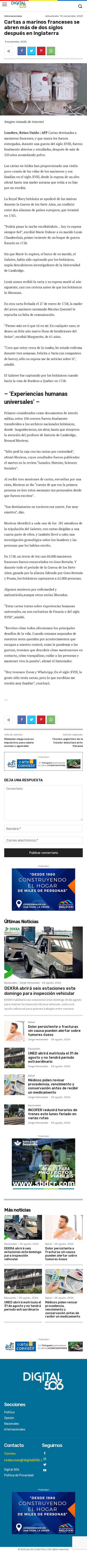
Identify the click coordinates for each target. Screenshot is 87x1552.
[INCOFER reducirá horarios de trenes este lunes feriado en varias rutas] (14, 1114)
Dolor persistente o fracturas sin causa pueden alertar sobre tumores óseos (54, 1031)
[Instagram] (45, 1459)
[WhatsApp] (51, 51)
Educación (34, 1049)
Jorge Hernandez (30, 983)
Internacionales (13, 16)
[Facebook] (22, 51)
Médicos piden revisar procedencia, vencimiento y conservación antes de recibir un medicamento (53, 1086)
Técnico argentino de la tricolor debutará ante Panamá (67, 742)
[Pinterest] (41, 51)
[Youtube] (45, 1470)
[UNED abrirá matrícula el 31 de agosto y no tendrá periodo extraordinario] (14, 1058)
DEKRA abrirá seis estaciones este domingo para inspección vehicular (40, 991)
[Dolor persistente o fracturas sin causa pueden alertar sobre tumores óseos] (14, 1031)
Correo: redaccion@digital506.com (26, 1456)
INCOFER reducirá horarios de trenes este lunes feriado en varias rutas (52, 1114)
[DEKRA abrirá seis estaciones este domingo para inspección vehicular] (43, 953)
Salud (31, 1022)
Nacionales (10, 983)
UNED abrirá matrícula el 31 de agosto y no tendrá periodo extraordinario (53, 1057)
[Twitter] (31, 51)
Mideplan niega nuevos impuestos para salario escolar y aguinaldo (19, 742)
